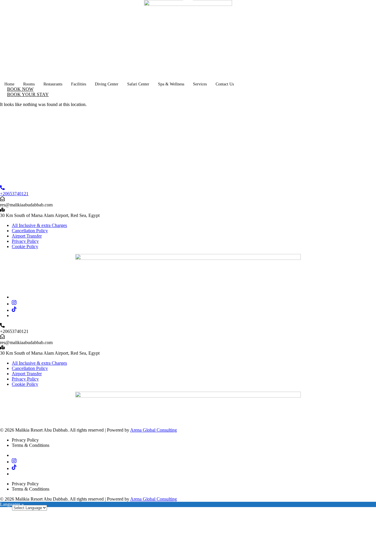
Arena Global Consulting (153, 429)
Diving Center (106, 84)
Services (200, 84)
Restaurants (52, 84)
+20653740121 (14, 193)
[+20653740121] (2, 188)
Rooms (29, 84)
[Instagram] (14, 303)
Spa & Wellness (171, 84)
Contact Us (225, 84)
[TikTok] (14, 310)
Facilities (78, 84)
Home (9, 84)
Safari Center (138, 84)
